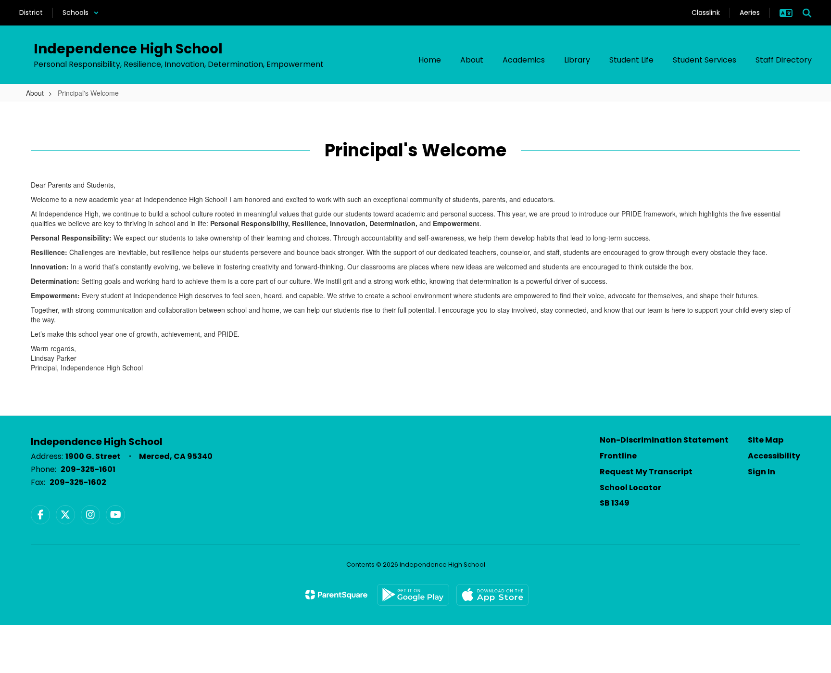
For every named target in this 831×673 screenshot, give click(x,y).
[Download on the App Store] (492, 595)
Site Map (765, 439)
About (35, 93)
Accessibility (774, 455)
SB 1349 (615, 502)
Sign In (761, 471)
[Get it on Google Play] (413, 595)
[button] (81, 13)
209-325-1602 (78, 482)
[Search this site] (807, 13)
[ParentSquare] (336, 594)
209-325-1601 (88, 469)
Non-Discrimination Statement (664, 439)
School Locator (630, 487)
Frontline (618, 455)
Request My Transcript (646, 471)
